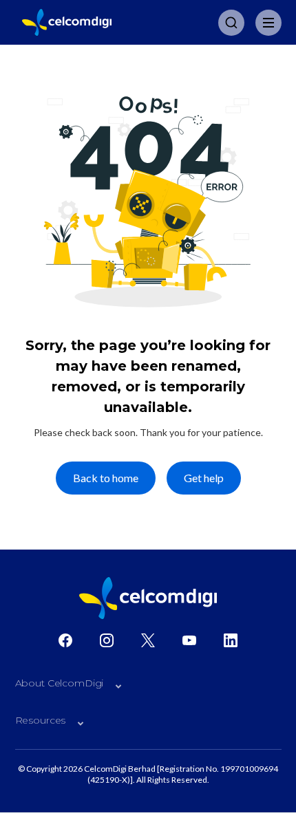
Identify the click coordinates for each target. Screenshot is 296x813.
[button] (148, 686)
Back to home (105, 477)
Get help (204, 477)
